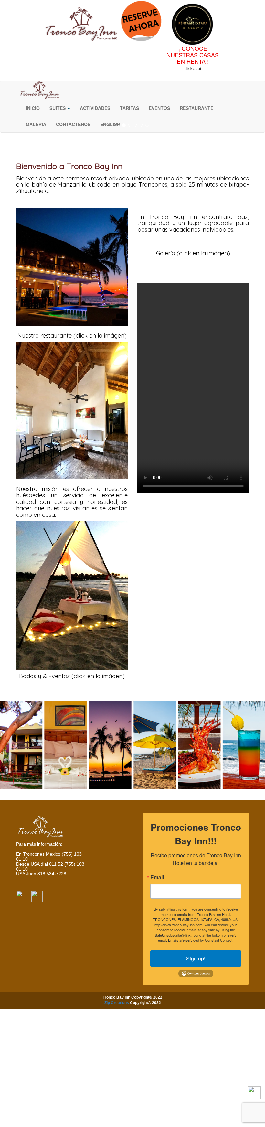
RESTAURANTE (196, 108)
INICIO (33, 108)
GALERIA (36, 124)
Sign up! (195, 958)
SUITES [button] (58, 108)
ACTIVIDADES (95, 108)
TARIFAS (129, 108)
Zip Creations (116, 1003)
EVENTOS (159, 108)
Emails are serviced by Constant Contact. (200, 940)
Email (157, 877)
